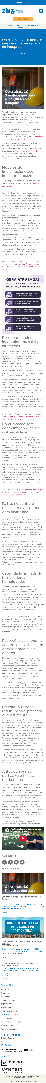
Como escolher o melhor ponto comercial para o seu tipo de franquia (22, 942)
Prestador (19, 2)
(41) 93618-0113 (6, 1004)
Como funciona (6, 1018)
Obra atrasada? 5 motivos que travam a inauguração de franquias (21, 898)
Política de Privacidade (9, 1011)
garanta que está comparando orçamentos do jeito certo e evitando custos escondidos (22, 492)
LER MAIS (4, 912)
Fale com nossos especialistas (12, 1022)
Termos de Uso (6, 1007)
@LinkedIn (5, 993)
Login (28, 2)
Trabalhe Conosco (7, 1038)
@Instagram (5, 989)
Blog (2, 1042)
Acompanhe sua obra (9, 1029)
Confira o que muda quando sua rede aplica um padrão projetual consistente (20, 266)
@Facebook (5, 997)
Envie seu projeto (7, 1025)
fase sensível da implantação (31, 151)
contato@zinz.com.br (9, 1000)
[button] (41, 11)
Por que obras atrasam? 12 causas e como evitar (19, 963)
